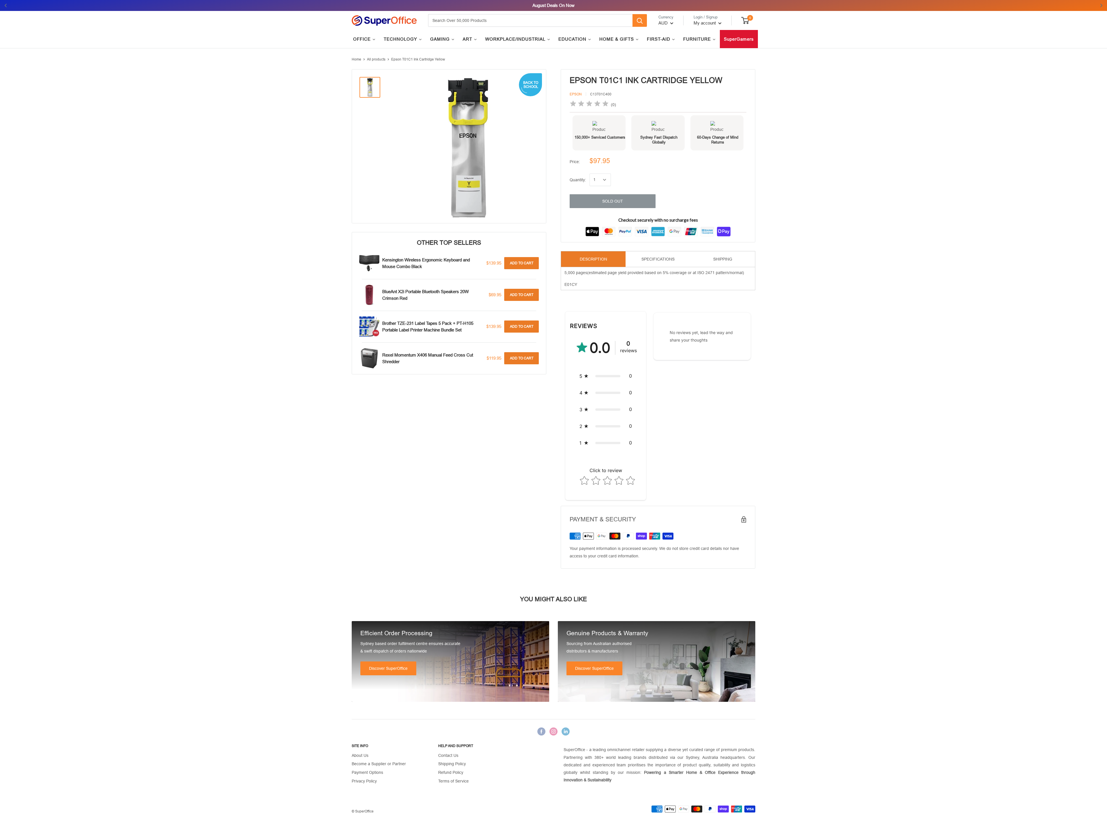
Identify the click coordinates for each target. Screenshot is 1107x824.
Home (356, 59)
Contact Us (448, 755)
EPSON (576, 94)
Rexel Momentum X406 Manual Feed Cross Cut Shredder (427, 358)
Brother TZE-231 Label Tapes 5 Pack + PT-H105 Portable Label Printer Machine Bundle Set (427, 326)
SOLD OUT (612, 201)
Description (593, 259)
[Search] (639, 20)
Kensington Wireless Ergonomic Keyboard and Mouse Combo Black (426, 263)
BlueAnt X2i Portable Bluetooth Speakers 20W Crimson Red (425, 295)
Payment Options (367, 772)
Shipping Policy (452, 763)
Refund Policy (450, 772)
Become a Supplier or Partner (379, 763)
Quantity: (578, 180)
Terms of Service (453, 781)
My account (705, 22)
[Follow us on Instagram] (553, 731)
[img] (589, 104)
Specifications (658, 259)
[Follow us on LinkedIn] (566, 731)
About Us (360, 755)
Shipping (722, 259)
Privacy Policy (364, 781)
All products (376, 59)
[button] (606, 376)
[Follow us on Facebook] (541, 731)
